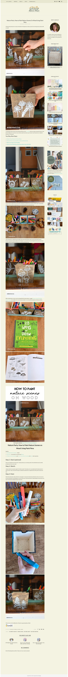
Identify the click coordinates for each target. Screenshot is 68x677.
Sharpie (22, 454)
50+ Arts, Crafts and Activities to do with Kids (55, 100)
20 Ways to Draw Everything (11, 456)
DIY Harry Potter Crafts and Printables (55, 135)
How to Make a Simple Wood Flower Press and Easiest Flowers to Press (55, 67)
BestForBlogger (39, 675)
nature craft (27, 631)
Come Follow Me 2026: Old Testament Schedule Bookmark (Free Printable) (55, 89)
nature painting (34, 631)
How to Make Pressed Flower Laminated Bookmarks (55, 123)
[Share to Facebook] (38, 629)
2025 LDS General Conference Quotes (55, 146)
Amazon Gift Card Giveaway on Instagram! (29, 442)
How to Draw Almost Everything (23, 456)
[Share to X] (40, 629)
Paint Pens (8, 454)
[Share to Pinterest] (42, 629)
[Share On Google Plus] (43, 629)
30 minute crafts (13, 631)
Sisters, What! (31, 675)
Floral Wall (28, 131)
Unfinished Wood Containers (12, 452)
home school (20, 631)
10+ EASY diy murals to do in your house (55, 112)
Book (32, 456)
